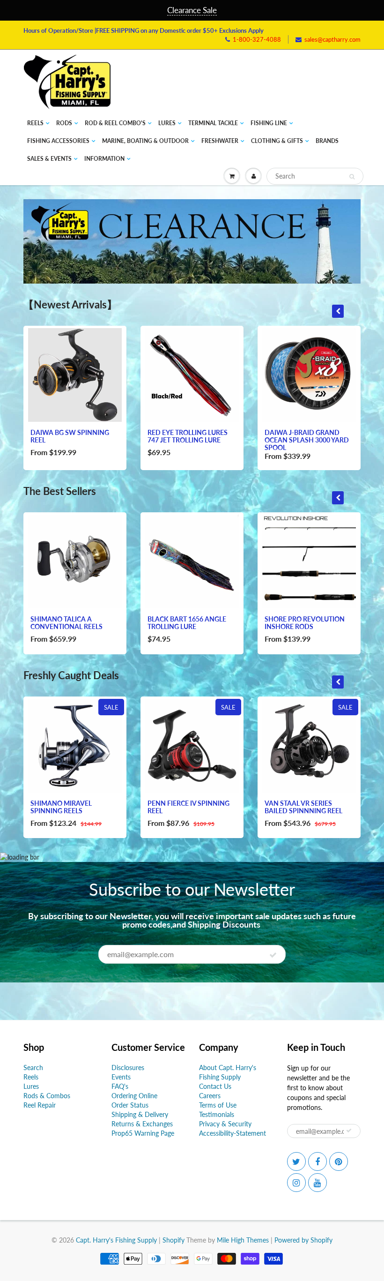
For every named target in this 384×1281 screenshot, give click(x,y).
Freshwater (219, 140)
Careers (210, 1096)
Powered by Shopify (303, 1240)
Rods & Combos (46, 1096)
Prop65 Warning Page (142, 1133)
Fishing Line (269, 123)
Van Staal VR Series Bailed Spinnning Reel (303, 807)
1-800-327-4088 (257, 39)
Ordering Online (134, 1096)
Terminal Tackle (213, 123)
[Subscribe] (273, 955)
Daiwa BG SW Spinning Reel (69, 436)
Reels (35, 123)
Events (121, 1077)
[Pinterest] (338, 1161)
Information (104, 158)
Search (33, 1067)
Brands (327, 140)
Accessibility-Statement (232, 1133)
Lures (167, 123)
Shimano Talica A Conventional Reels (66, 622)
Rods (64, 123)
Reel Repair (39, 1105)
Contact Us (215, 1086)
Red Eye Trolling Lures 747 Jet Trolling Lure (188, 436)
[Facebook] (317, 1161)
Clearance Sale (192, 10)
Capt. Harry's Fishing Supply (116, 1240)
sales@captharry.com (332, 39)
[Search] (352, 176)
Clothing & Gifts (277, 140)
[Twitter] (296, 1161)
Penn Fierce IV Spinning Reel (188, 807)
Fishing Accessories (58, 140)
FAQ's (119, 1086)
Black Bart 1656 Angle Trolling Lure (187, 622)
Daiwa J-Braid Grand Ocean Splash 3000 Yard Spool (307, 439)
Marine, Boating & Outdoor (145, 140)
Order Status (129, 1105)
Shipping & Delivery (139, 1114)
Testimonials (216, 1114)
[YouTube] (317, 1182)
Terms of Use (217, 1105)
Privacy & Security (225, 1124)
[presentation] (338, 311)
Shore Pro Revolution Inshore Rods (305, 622)
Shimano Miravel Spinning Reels (61, 807)
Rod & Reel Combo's (115, 123)
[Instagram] (296, 1182)
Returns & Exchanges (142, 1124)
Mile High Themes (243, 1240)
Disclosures (127, 1067)
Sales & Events (49, 158)
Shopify (173, 1240)
